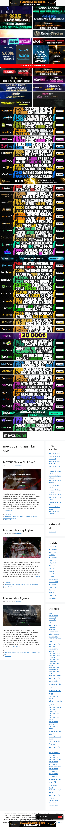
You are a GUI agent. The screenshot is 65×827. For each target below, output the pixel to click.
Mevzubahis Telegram (54, 742)
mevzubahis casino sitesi (54, 679)
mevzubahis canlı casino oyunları (54, 668)
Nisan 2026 (52, 552)
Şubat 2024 (52, 595)
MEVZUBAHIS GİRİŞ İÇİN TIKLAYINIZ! (32, 66)
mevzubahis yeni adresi (53, 775)
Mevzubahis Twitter (55, 759)
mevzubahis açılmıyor (10, 652)
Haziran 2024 (53, 584)
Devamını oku (7, 510)
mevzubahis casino (55, 675)
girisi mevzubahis (54, 632)
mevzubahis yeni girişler (9, 518)
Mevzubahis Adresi (55, 453)
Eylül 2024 (52, 576)
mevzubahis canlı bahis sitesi (54, 660)
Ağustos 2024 (53, 579)
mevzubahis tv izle (54, 757)
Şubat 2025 (52, 563)
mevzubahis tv (54, 748)
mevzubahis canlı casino (54, 664)
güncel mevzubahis (55, 639)
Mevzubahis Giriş (54, 456)
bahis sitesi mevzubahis (52, 619)
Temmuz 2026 (53, 547)
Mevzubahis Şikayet (55, 790)
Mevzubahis (8, 514)
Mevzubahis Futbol (55, 495)
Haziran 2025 (53, 557)
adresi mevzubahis (53, 614)
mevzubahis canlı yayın (54, 672)
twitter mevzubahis (53, 799)
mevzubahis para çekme (54, 727)
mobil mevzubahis (54, 793)
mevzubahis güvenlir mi (52, 710)
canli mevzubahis (54, 623)
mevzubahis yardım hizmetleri (55, 766)
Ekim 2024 (52, 574)
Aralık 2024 (52, 568)
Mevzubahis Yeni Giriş (55, 780)
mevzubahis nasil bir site (30, 516)
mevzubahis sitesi (55, 732)
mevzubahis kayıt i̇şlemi (11, 584)
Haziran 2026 (53, 549)
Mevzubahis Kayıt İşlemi (18, 530)
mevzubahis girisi (55, 692)
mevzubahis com (55, 686)
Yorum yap (8, 519)
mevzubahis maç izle (54, 714)
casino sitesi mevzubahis (52, 628)
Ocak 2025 (52, 565)
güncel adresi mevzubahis (54, 635)
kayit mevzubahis (54, 642)
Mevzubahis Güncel (55, 707)
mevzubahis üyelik (53, 786)
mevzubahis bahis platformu (54, 656)
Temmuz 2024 (53, 582)
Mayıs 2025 (52, 560)
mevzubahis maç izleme (54, 718)
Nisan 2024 (52, 590)
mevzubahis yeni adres (53, 770)
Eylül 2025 (52, 555)
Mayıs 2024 (52, 587)
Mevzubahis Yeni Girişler (19, 462)
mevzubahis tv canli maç (54, 754)
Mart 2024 (52, 592)
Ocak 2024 (52, 598)
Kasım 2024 (52, 571)
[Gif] (32, 181)
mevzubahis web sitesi (53, 763)
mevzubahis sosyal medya (55, 738)
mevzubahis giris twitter (54, 697)
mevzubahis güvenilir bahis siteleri (14, 516)
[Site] (32, 110)
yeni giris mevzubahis (53, 804)
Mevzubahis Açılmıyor (17, 598)
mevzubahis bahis (54, 653)
